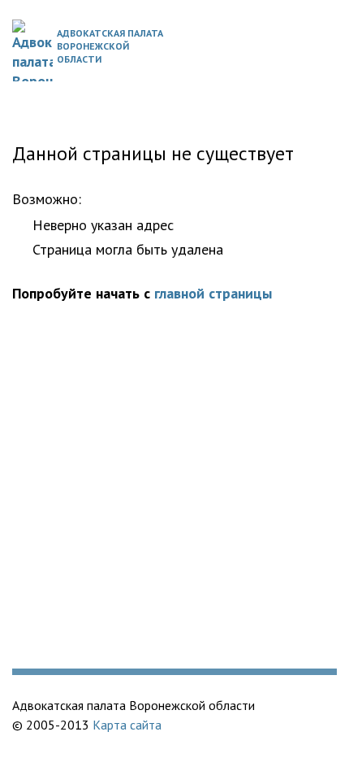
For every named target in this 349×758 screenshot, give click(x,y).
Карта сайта (127, 725)
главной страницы (213, 293)
